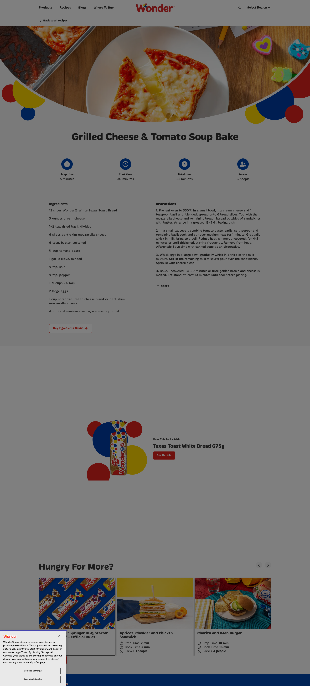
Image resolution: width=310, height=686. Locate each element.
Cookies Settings (33, 671)
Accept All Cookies (33, 679)
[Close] (59, 635)
